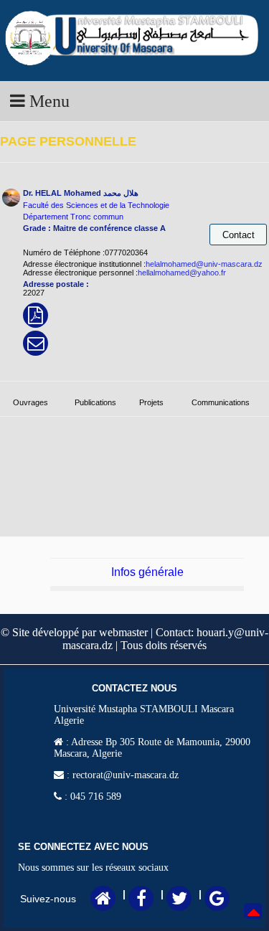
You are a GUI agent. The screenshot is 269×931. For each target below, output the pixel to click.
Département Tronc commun (73, 216)
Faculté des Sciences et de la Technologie (96, 205)
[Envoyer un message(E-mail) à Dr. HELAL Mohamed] (36, 346)
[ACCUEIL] (103, 901)
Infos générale (147, 572)
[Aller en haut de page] (253, 922)
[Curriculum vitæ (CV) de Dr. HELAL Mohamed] (35, 318)
